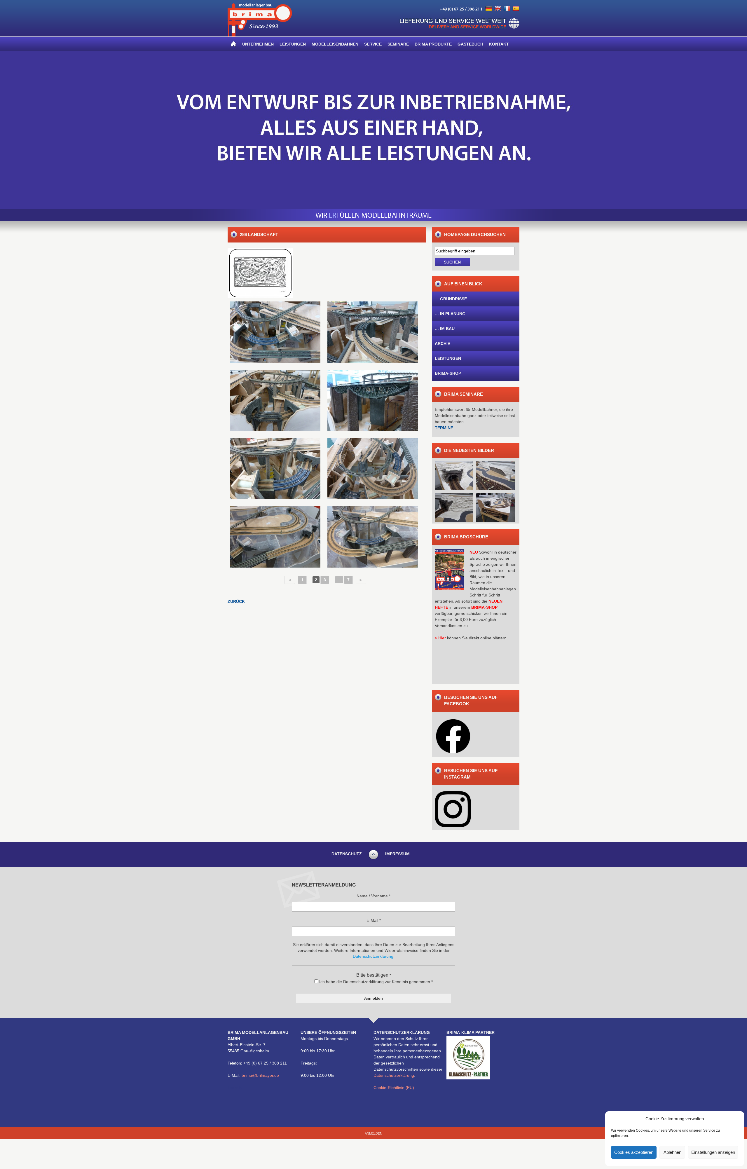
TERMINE (444, 427)
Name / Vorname (373, 896)
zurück (236, 601)
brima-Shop (448, 373)
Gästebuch (470, 44)
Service (373, 44)
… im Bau (445, 328)
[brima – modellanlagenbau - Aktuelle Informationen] (260, 35)
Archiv (442, 343)
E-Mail (373, 920)
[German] (488, 9)
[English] (497, 9)
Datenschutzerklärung (394, 1075)
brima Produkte (433, 44)
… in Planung (450, 313)
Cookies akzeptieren (633, 1152)
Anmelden (373, 1133)
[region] (373, 130)
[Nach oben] (373, 858)
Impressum (397, 854)
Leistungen (293, 44)
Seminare (398, 44)
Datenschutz (346, 854)
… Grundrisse (451, 298)
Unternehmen (258, 44)
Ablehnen (672, 1152)
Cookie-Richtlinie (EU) (394, 1087)
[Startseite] (233, 44)
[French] (506, 9)
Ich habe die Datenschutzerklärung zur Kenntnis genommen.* (375, 981)
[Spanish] (515, 9)
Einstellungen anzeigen (713, 1152)
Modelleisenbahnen (335, 44)
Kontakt (499, 44)
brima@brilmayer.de (260, 1075)
